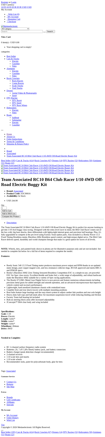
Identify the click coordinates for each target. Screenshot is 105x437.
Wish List (11, 420)
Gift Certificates (13, 400)
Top (3, 425)
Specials (10, 405)
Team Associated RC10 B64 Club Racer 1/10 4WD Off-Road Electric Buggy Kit (42, 156)
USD (27, 7)
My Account (12, 17)
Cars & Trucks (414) (25, 160)
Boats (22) (9, 163)
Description (12, 222)
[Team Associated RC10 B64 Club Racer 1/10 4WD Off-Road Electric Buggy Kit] (37, 165)
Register (4, 2)
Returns (10, 384)
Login (13, 2)
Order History (13, 418)
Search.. (50, 31)
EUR (16, 7)
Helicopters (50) (85, 160)
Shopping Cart (13, 19)
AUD (6, 7)
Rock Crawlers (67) (43, 160)
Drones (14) (57, 160)
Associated (11, 153)
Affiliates (10, 402)
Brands (10, 397)
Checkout (11, 21)
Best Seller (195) (8, 160)
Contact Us (11, 382)
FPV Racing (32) (70, 160)
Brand (9, 151)
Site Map (10, 387)
